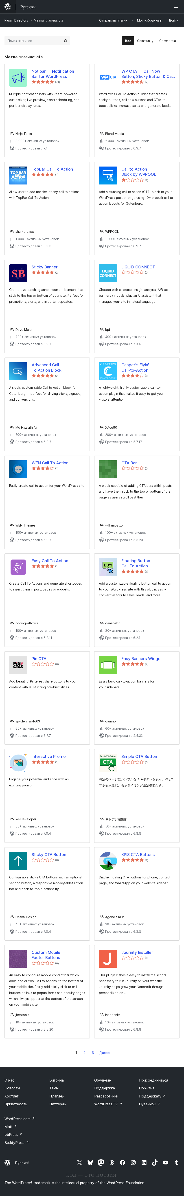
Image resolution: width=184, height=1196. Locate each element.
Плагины (56, 1096)
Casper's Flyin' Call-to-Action (135, 367)
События (146, 1088)
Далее (104, 1053)
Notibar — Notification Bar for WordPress (53, 74)
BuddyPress (16, 1142)
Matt (10, 1126)
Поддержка (104, 1088)
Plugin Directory (16, 20)
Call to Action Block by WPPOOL (138, 172)
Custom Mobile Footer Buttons (46, 955)
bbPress (13, 1134)
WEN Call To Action (50, 463)
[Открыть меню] (177, 6)
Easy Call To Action (50, 560)
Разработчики (106, 1096)
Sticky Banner (45, 267)
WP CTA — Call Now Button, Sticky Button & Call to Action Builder (147, 74)
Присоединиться (153, 1080)
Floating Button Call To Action (135, 563)
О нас (9, 1080)
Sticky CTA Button (49, 854)
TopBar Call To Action (52, 169)
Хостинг (11, 1096)
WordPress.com (19, 1119)
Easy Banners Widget (141, 658)
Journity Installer (137, 952)
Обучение (102, 1080)
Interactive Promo (49, 756)
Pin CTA (39, 658)
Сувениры (150, 1104)
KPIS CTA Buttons (138, 854)
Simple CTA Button (139, 756)
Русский (22, 1163)
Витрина (56, 1080)
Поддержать (152, 1096)
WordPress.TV (108, 1104)
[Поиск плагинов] (65, 40)
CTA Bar (129, 463)
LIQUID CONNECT (138, 267)
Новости (12, 1088)
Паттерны (57, 1104)
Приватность (15, 1104)
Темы (54, 1088)
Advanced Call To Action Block (46, 367)
